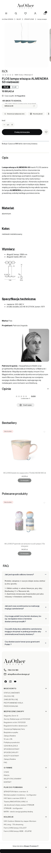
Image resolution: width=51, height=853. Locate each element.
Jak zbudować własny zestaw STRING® (19, 805)
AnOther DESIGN (7, 19)
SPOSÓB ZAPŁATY (11, 752)
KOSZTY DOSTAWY (11, 756)
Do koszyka (24, 480)
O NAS (6, 772)
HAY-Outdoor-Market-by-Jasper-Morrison (20, 821)
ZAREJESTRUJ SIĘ (11, 699)
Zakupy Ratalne (10, 736)
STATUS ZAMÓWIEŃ (12, 693)
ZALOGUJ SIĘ (9, 696)
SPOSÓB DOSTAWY (11, 749)
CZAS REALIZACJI (11, 746)
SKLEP (18, 19)
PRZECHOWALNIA (11, 706)
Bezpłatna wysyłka (11, 732)
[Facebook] (6, 681)
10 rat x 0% (8, 739)
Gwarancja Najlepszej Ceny (14, 729)
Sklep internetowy (25, 846)
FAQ (5, 762)
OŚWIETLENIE (29, 19)
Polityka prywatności (12, 742)
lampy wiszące (42, 19)
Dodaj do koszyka (22, 132)
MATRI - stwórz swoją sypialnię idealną (18, 812)
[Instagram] (10, 681)
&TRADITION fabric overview (15, 791)
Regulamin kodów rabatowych (15, 726)
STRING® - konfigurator (13, 808)
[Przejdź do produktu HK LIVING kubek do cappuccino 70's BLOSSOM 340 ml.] (24, 450)
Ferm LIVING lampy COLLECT (15, 828)
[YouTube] (15, 681)
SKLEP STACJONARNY (12, 779)
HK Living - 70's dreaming (13, 824)
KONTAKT (7, 782)
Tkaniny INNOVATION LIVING (15, 802)
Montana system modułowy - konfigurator (20, 795)
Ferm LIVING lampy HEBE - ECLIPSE (18, 831)
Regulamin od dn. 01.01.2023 (15, 722)
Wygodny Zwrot (10, 716)
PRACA (6, 775)
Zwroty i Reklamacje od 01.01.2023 (17, 719)
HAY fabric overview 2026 (14, 798)
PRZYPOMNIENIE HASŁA (13, 703)
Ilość (3, 120)
